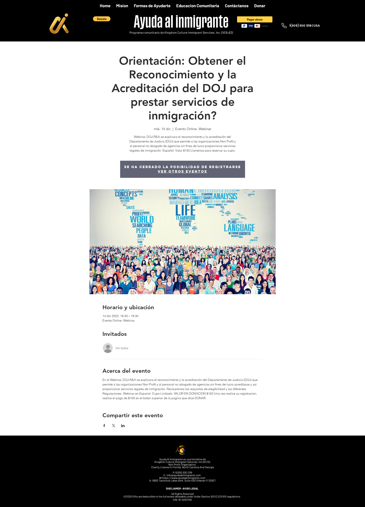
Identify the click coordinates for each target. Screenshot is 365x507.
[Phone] (284, 25)
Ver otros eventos (182, 171)
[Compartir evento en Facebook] (104, 425)
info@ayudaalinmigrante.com (184, 475)
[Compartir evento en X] (113, 425)
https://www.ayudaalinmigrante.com (183, 477)
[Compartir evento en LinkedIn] (123, 425)
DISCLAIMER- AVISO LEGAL (182, 488)
